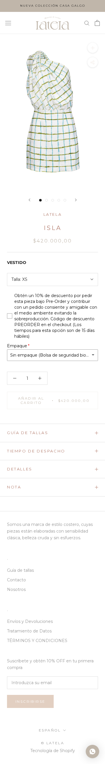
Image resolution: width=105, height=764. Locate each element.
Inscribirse (30, 701)
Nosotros (16, 589)
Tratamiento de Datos (29, 631)
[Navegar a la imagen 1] (40, 200)
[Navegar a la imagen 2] (46, 200)
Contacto (16, 580)
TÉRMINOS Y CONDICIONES (37, 640)
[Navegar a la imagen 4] (58, 200)
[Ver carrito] (97, 23)
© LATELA (52, 743)
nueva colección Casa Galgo (52, 6)
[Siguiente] (76, 200)
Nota (14, 487)
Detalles (19, 469)
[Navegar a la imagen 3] (52, 200)
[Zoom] (93, 48)
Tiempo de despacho (36, 451)
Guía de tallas (27, 432)
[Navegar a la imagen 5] (65, 200)
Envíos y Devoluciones (30, 621)
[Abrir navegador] (8, 23)
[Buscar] (87, 22)
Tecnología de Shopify (52, 750)
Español (50, 730)
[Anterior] (29, 200)
